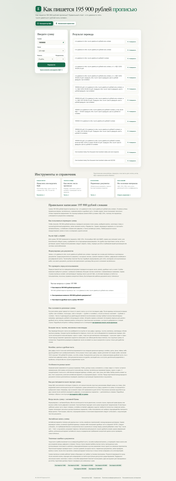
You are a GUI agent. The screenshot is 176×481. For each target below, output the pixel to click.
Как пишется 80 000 (115, 465)
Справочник (97, 477)
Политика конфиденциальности (111, 477)
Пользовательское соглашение (131, 477)
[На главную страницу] (38, 9)
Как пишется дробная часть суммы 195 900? (68, 300)
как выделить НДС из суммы (79, 394)
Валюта (39, 55)
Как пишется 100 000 (80, 468)
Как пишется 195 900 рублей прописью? (66, 287)
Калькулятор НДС (45, 23)
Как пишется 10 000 (87, 465)
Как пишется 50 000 (101, 465)
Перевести (51, 65)
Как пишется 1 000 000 (95, 468)
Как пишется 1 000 (60, 465)
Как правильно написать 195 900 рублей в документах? (71, 295)
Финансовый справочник (66, 23)
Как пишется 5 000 (73, 465)
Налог (39, 47)
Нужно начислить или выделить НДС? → (51, 70)
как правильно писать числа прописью (104, 322)
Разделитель (60, 55)
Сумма (39, 38)
